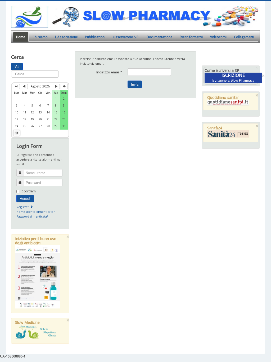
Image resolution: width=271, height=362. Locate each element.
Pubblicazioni (95, 37)
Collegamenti (244, 37)
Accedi (25, 198)
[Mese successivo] (56, 86)
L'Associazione (66, 37)
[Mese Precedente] (24, 86)
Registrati (23, 207)
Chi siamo (40, 37)
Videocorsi (218, 37)
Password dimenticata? (32, 216)
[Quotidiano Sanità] (228, 102)
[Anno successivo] (64, 86)
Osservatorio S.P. (126, 37)
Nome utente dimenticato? (35, 212)
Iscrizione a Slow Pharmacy (233, 80)
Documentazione (159, 37)
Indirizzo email (109, 72)
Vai (17, 66)
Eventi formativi (191, 37)
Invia (134, 84)
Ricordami (29, 191)
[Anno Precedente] (16, 86)
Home (20, 37)
